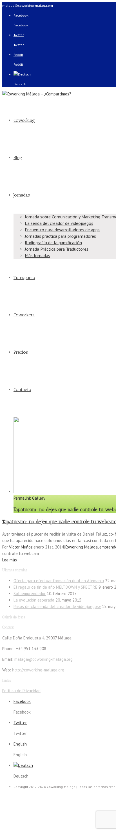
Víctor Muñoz (21, 547)
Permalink (22, 498)
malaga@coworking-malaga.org (27, 5)
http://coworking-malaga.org (38, 670)
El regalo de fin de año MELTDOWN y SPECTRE (55, 587)
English (20, 744)
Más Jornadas (37, 255)
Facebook (21, 15)
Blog (18, 157)
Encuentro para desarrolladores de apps (62, 229)
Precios (21, 352)
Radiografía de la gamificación (53, 242)
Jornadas (22, 195)
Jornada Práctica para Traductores (56, 249)
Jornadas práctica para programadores (60, 236)
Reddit (18, 54)
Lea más (9, 560)
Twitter (19, 35)
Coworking (24, 120)
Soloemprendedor (30, 593)
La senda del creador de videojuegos (59, 223)
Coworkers (24, 314)
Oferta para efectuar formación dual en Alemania (59, 580)
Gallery (38, 498)
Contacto (22, 389)
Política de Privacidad (21, 690)
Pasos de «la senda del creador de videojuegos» (57, 606)
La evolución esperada (34, 600)
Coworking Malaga (81, 547)
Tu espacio (24, 277)
